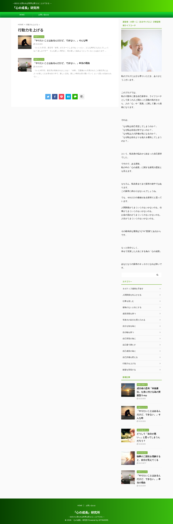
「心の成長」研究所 (26, 7)
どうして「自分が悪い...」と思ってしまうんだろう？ (148, 437)
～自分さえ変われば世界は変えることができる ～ (87, 517)
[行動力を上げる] (68, 96)
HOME (22, 15)
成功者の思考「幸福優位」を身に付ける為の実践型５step (149, 392)
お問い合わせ (43, 15)
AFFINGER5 (103, 520)
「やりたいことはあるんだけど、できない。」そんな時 (61, 40)
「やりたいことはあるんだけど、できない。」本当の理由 (62, 63)
